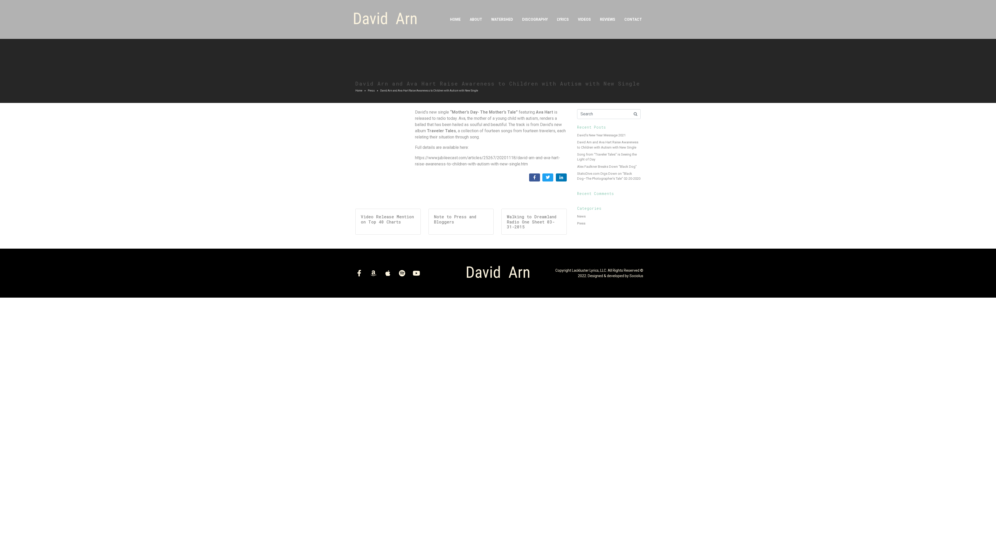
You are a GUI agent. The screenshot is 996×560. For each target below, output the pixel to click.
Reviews (607, 19)
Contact (633, 19)
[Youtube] (416, 273)
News (581, 216)
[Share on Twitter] (547, 177)
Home (455, 19)
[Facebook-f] (359, 273)
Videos (584, 19)
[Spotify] (402, 273)
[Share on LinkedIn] (561, 177)
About (476, 19)
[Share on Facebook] (534, 177)
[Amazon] (373, 273)
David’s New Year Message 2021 (601, 135)
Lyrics (563, 19)
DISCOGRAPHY (535, 19)
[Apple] (387, 273)
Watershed (502, 19)
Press (581, 223)
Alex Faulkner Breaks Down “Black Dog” (607, 167)
